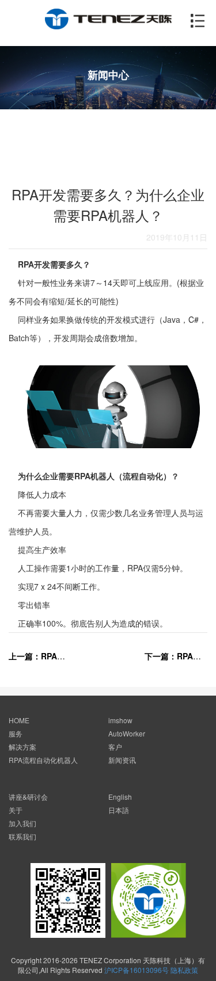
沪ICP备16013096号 (136, 970)
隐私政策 (184, 970)
